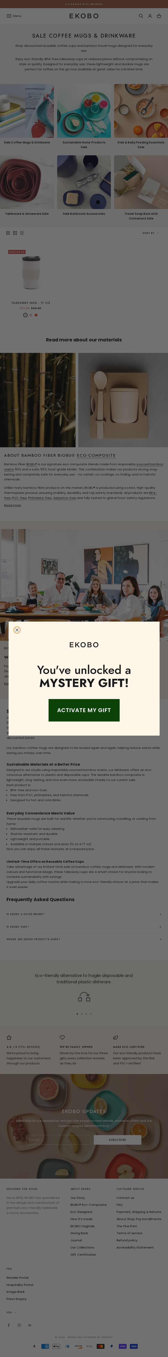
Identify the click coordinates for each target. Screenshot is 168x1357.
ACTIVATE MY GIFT (84, 710)
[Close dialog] (17, 630)
